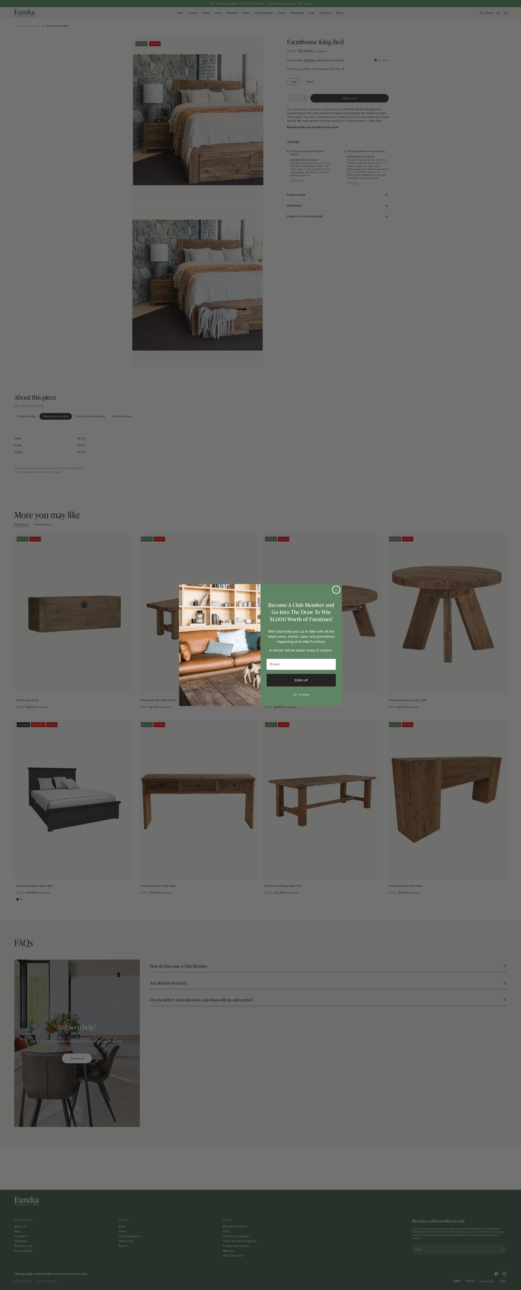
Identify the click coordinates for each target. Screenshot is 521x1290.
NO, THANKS (301, 694)
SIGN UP (301, 680)
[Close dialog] (336, 589)
